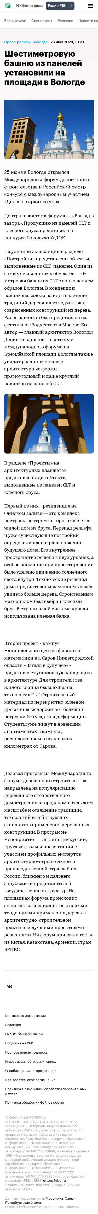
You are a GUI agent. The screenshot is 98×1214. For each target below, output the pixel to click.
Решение (65, 20)
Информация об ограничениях (30, 1061)
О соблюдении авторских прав (30, 1070)
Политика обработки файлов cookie (34, 1101)
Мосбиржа (54, 1197)
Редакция (13, 1024)
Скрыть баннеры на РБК (24, 1033)
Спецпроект (42, 20)
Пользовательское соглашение (30, 1079)
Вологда (40, 42)
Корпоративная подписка (26, 1051)
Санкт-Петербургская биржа (40, 1200)
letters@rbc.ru (54, 1180)
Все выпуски (15, 20)
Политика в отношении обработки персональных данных (45, 1090)
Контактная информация (25, 1015)
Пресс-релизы (17, 42)
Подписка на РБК (19, 1042)
